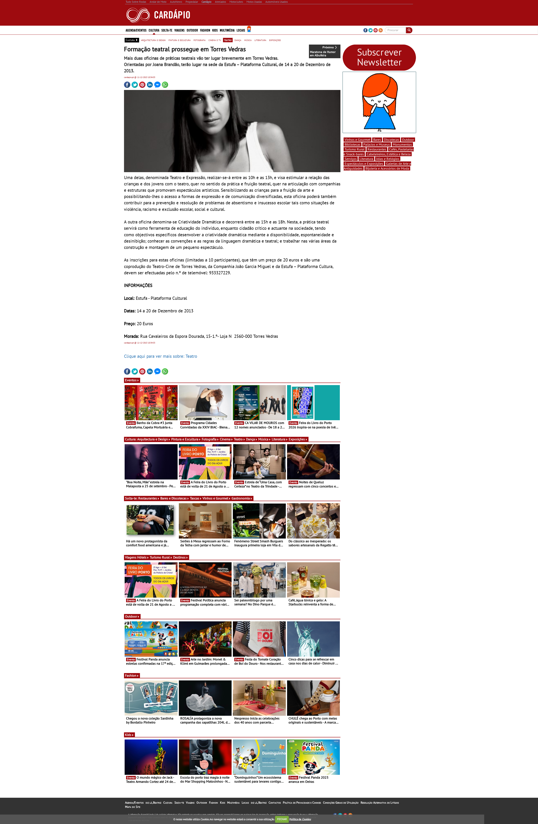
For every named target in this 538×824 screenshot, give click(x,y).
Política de (300, 819)
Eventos (131, 380)
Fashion (205, 30)
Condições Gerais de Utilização (341, 802)
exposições (275, 40)
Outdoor (192, 30)
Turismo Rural (160, 557)
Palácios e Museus (376, 144)
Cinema (225, 439)
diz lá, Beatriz (153, 802)
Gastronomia (241, 498)
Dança (250, 439)
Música (263, 439)
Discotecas (391, 139)
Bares (377, 139)
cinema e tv (214, 40)
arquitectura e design (153, 40)
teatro (228, 40)
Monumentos (402, 144)
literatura (260, 40)
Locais (245, 802)
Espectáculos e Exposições (364, 163)
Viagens (190, 802)
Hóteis (141, 557)
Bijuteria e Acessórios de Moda (387, 168)
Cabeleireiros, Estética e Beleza (389, 154)
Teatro (238, 439)
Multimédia (233, 802)
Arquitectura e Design (152, 439)
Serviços (351, 159)
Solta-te (179, 802)
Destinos (179, 557)
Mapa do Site (132, 807)
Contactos (275, 802)
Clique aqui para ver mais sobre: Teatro (160, 356)
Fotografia (209, 439)
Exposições (297, 439)
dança (238, 40)
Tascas (194, 498)
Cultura (167, 802)
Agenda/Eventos (136, 30)
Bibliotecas (352, 144)
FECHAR (282, 819)
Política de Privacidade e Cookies (302, 802)
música (248, 40)
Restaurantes (147, 498)
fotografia (200, 40)
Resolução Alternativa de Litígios (380, 802)
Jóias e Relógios (387, 159)
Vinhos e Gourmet (215, 498)
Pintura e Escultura (184, 439)
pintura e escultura (180, 40)
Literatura (278, 439)
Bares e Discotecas (173, 498)
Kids (215, 30)
